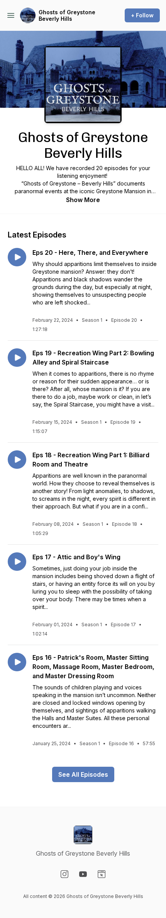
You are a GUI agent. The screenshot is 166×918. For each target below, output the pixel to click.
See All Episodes (83, 774)
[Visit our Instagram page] (64, 874)
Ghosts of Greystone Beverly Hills (67, 15)
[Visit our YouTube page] (83, 874)
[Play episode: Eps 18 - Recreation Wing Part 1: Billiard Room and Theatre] (17, 459)
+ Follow (142, 15)
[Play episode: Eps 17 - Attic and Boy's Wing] (17, 561)
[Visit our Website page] (101, 874)
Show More (83, 200)
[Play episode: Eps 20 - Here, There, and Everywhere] (17, 257)
